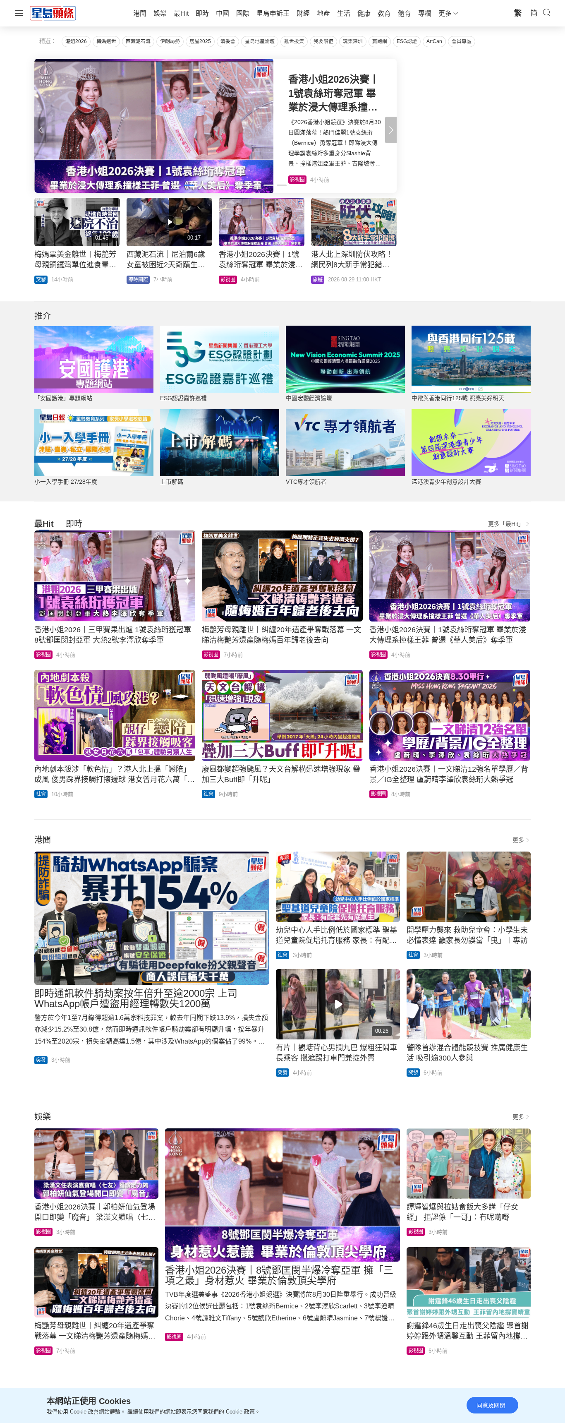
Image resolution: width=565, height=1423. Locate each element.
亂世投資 (294, 41)
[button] (391, 130)
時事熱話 (323, 279)
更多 (518, 840)
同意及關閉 (490, 1405)
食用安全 (230, 279)
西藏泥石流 (138, 41)
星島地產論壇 (260, 41)
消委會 (227, 41)
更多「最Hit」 (506, 524)
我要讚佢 (323, 41)
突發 (41, 279)
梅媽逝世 (106, 41)
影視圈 (43, 654)
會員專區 (462, 41)
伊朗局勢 (170, 41)
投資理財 (138, 279)
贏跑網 (379, 41)
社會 (41, 794)
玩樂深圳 (353, 41)
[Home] (53, 13)
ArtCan (434, 41)
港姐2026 (76, 41)
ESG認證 (407, 41)
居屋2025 (200, 41)
